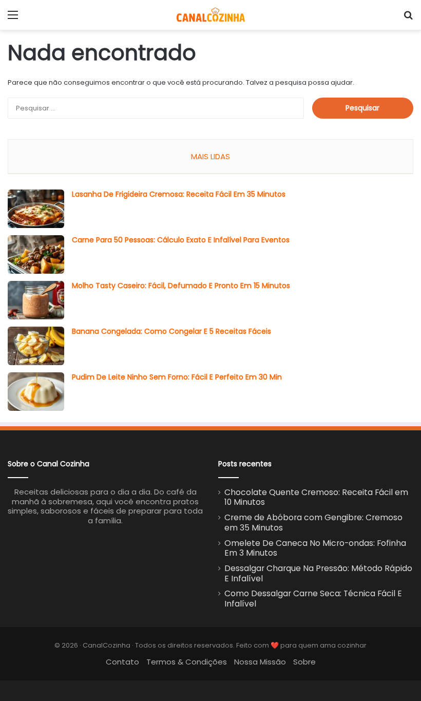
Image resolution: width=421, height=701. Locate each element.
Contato (122, 661)
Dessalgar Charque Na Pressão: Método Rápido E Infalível (318, 573)
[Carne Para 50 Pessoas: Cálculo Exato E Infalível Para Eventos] (36, 254)
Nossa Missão (260, 661)
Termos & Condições (186, 661)
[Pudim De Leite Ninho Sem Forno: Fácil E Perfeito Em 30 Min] (36, 391)
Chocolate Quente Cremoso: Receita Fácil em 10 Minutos (316, 497)
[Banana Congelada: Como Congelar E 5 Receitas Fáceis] (36, 346)
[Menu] (13, 18)
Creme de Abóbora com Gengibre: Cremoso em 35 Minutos (313, 522)
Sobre (304, 661)
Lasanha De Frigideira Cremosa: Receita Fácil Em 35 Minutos (178, 194)
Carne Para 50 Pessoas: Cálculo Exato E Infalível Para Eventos (181, 240)
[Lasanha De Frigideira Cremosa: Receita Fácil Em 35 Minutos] (36, 209)
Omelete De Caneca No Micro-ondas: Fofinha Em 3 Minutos (315, 548)
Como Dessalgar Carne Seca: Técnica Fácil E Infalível (313, 599)
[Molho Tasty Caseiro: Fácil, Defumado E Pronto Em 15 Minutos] (36, 300)
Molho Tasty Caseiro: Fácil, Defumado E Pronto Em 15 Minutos (181, 285)
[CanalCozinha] (210, 15)
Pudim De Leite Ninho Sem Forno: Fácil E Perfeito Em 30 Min (177, 377)
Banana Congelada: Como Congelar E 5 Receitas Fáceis (171, 331)
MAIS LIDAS (210, 156)
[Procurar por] (408, 18)
